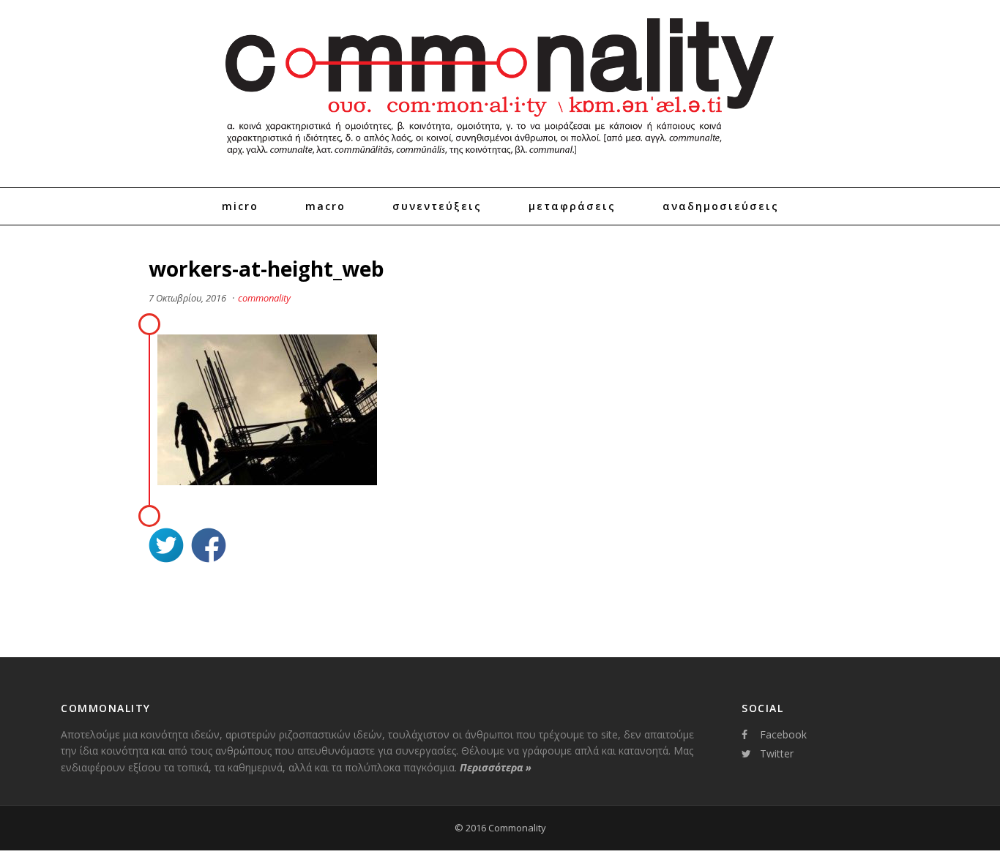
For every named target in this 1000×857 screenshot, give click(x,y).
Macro (325, 206)
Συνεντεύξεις (437, 206)
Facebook (783, 734)
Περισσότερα (495, 767)
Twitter (777, 753)
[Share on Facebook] (208, 547)
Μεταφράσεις (572, 206)
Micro (240, 206)
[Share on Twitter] (166, 547)
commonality (264, 297)
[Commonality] (500, 161)
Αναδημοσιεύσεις (721, 206)
